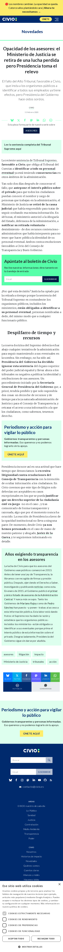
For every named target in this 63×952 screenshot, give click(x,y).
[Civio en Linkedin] (34, 780)
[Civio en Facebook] (16, 780)
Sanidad (31, 815)
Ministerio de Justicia (15, 661)
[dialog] (31, 916)
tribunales (38, 661)
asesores (31, 130)
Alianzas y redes (31, 875)
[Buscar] (49, 760)
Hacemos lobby (31, 879)
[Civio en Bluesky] (10, 780)
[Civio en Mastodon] (28, 780)
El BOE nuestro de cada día (31, 806)
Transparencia (31, 833)
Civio (31, 108)
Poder (31, 838)
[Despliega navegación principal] (57, 19)
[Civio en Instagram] (22, 780)
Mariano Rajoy (28, 603)
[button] (31, 946)
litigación (24, 654)
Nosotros (31, 851)
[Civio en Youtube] (39, 780)
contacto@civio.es (33, 786)
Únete (45, 19)
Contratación (31, 824)
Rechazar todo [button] (46, 938)
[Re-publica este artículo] (51, 120)
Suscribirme (50, 279)
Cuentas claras (31, 870)
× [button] (59, 884)
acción (53, 661)
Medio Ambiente (31, 829)
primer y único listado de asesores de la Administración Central (31, 595)
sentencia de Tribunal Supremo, (36, 160)
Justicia (31, 819)
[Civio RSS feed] (51, 780)
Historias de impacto (31, 856)
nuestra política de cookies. (15, 906)
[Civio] (9, 19)
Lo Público (31, 810)
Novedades (31, 861)
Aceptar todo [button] (16, 938)
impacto (39, 654)
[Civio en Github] (45, 780)
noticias (38, 586)
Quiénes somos (31, 865)
